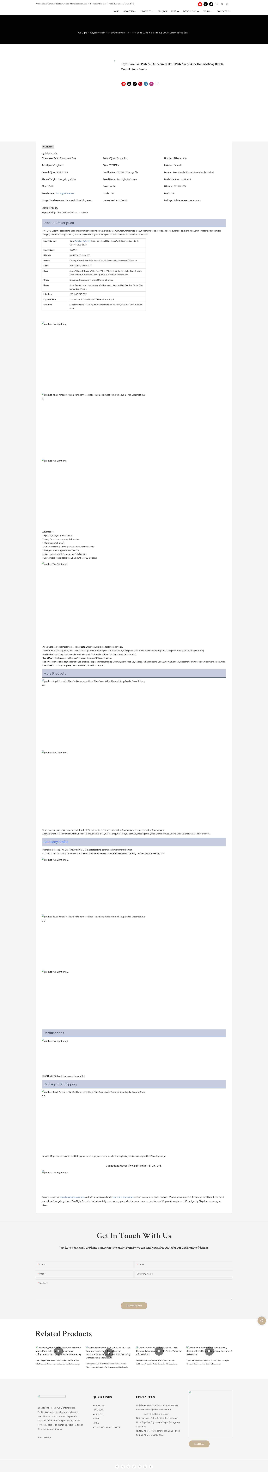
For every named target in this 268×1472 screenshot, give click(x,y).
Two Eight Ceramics (64, 193)
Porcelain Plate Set (82, 241)
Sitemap (59, 1428)
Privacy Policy (44, 1437)
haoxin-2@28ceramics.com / (157, 1409)
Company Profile (56, 842)
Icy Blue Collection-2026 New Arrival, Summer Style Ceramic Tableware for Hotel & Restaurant (207, 1362)
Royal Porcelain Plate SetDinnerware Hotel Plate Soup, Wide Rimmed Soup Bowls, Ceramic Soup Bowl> (140, 32)
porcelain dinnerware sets (72, 1196)
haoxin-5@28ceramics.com (152, 1413)
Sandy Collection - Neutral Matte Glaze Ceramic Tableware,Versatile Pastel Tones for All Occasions (156, 1362)
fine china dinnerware (123, 1196)
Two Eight (82, 32)
